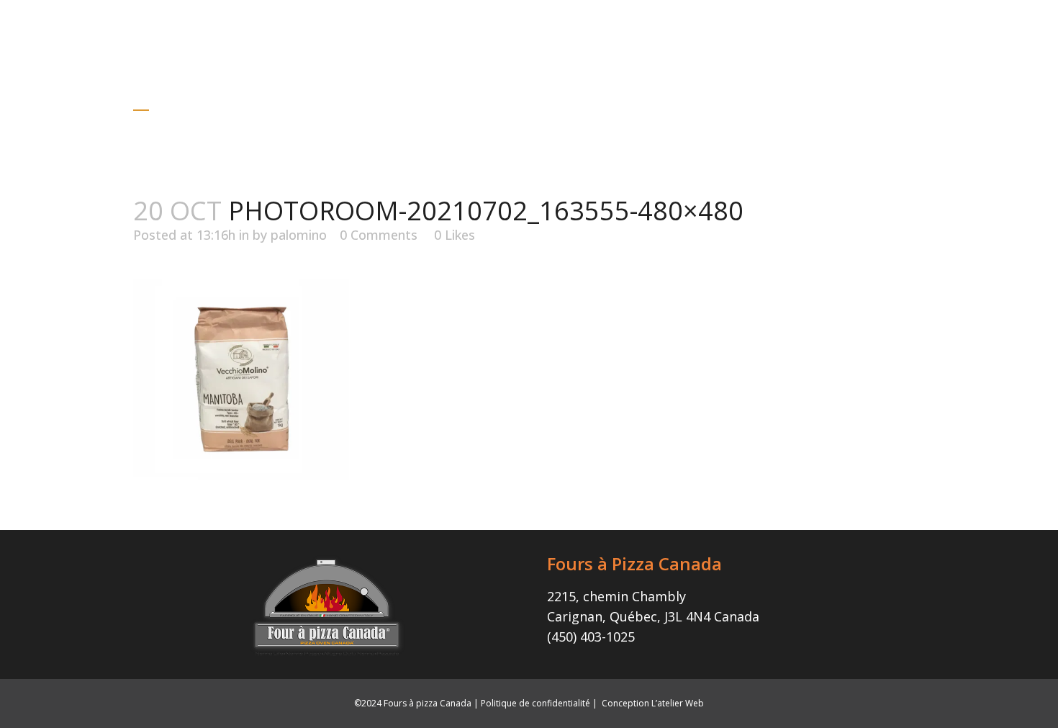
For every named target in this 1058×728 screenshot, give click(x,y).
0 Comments (378, 234)
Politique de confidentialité (535, 703)
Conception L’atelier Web (653, 703)
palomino (299, 234)
